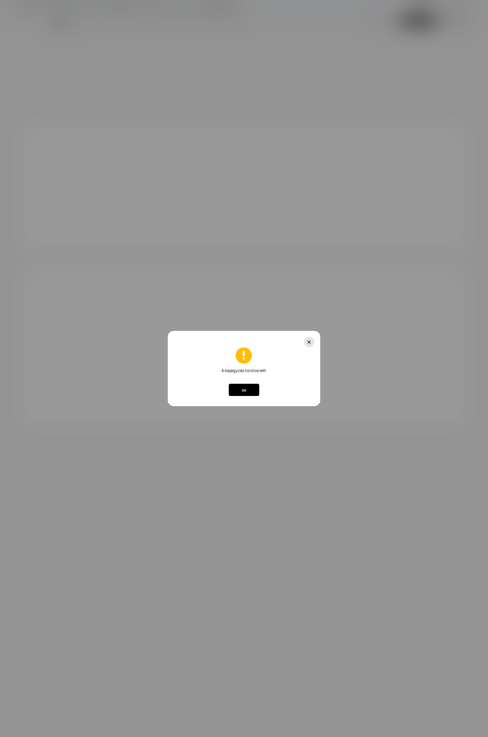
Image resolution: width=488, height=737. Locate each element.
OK (244, 390)
